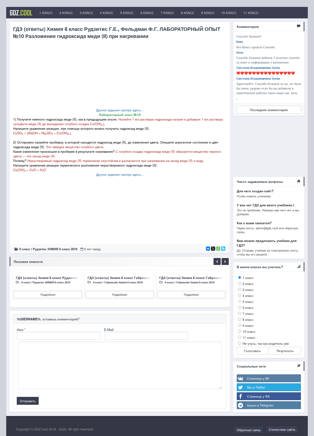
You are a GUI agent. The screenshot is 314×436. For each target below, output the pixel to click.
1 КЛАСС (46, 12)
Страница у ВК (258, 378)
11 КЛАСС (251, 12)
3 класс (248, 289)
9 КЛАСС (207, 12)
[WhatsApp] (218, 249)
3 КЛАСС (86, 12)
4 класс (248, 295)
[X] (213, 249)
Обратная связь (249, 429)
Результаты (285, 350)
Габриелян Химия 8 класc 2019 (123, 282)
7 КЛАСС (167, 12)
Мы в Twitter (256, 387)
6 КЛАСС (147, 12)
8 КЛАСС (187, 12)
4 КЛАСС (106, 12)
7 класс (248, 313)
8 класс (24, 249)
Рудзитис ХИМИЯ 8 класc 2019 (55, 249)
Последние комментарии (269, 109)
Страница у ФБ (258, 396)
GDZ (21, 13)
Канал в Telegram (260, 405)
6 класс (248, 307)
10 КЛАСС (229, 12)
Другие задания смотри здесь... (119, 110)
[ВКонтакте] (208, 249)
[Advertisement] (119, 75)
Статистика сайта (282, 429)
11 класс (249, 337)
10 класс (249, 331)
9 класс (248, 325)
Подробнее (47, 294)
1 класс (248, 277)
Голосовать (252, 350)
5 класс (248, 301)
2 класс (248, 283)
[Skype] (223, 249)
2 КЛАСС (66, 12)
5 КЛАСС (127, 12)
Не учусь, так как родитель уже (266, 343)
